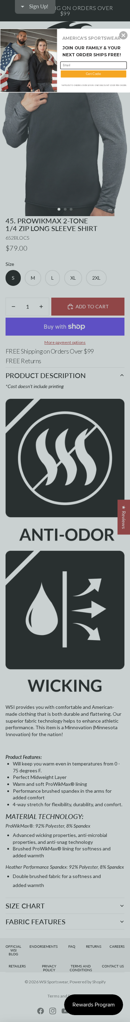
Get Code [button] (93, 74)
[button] (123, 35)
